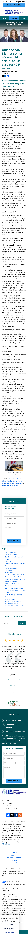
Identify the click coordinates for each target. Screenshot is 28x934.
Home (5, 18)
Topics (5, 548)
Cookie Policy (8, 884)
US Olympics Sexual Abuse (14, 588)
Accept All (10, 925)
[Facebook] (8, 815)
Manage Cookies (19, 884)
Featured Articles (15, 479)
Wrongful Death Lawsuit (13, 601)
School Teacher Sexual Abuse (12, 481)
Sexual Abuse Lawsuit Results (12, 483)
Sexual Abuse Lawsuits (10, 485)
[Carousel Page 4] (20, 680)
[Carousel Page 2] (12, 680)
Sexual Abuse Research (12, 583)
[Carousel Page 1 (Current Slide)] (8, 680)
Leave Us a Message (14, 748)
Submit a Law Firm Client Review (14, 692)
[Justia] (16, 815)
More (23, 18)
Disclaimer (14, 852)
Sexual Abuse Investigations (14, 577)
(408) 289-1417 (13, 808)
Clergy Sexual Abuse (11, 552)
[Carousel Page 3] (16, 680)
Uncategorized (10, 599)
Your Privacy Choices (13, 882)
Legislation (8, 570)
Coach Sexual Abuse (11, 555)
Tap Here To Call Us (14, 5)
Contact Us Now (14, 541)
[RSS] (20, 815)
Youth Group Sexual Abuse (14, 606)
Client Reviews (14, 634)
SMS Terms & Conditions (14, 858)
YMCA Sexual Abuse (11, 603)
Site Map (14, 860)
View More (14, 686)
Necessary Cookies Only (9, 929)
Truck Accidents (10, 586)
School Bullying (10, 572)
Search (22, 623)
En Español (8, 561)
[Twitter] (12, 815)
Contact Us (14, 18)
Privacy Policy (14, 855)
